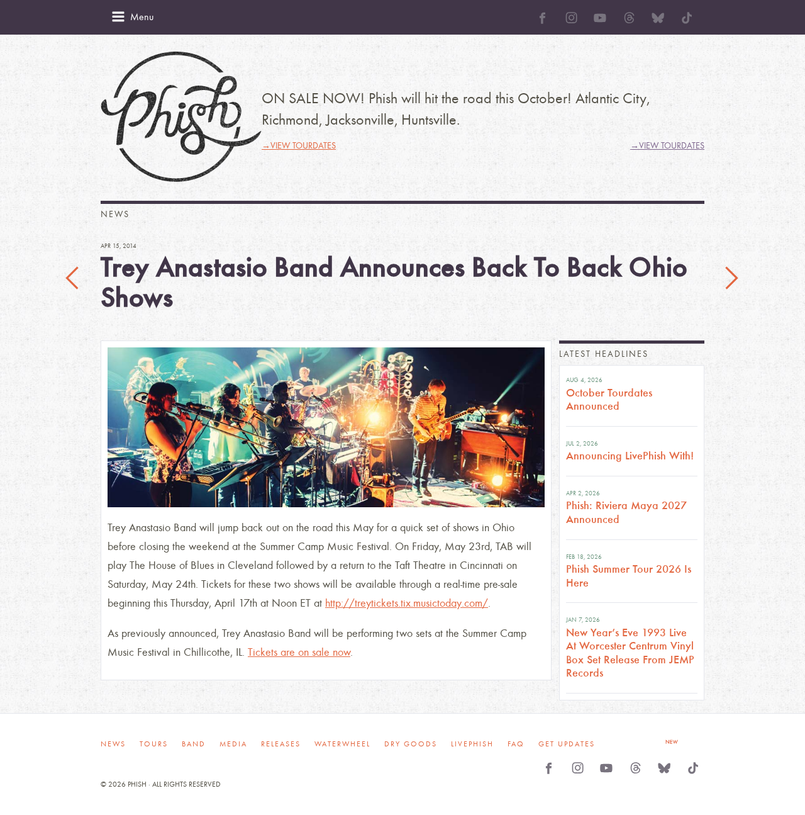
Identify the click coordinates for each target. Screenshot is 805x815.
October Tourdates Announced (609, 399)
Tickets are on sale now (299, 652)
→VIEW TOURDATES (299, 145)
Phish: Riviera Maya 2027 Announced (626, 512)
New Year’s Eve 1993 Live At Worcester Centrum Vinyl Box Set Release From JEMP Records (630, 653)
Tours (154, 743)
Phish (181, 117)
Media (233, 743)
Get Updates (566, 743)
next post (731, 279)
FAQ (516, 743)
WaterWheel (342, 743)
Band (194, 743)
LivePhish (472, 743)
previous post (73, 279)
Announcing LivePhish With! (630, 456)
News (113, 743)
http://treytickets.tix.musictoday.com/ (406, 603)
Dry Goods (410, 743)
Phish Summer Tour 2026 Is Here (628, 576)
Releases (281, 743)
